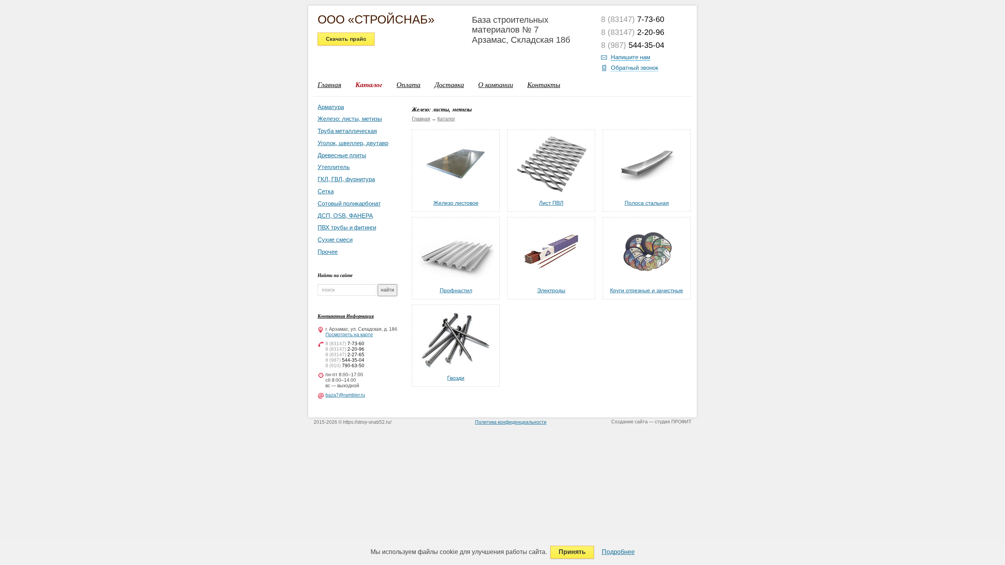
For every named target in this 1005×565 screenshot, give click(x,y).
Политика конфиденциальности (510, 422)
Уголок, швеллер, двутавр (353, 143)
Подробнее (618, 552)
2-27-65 (344, 354)
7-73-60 (632, 19)
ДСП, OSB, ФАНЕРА (345, 215)
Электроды (551, 290)
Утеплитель (334, 167)
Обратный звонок (634, 67)
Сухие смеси (335, 239)
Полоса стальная (647, 203)
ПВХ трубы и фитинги (347, 227)
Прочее (328, 251)
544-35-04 (632, 45)
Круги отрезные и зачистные (646, 290)
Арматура (331, 107)
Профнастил (456, 290)
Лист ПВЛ (551, 203)
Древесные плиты (342, 155)
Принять (572, 552)
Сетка (326, 191)
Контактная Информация (346, 316)
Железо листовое (456, 203)
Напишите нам (630, 57)
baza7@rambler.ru (345, 395)
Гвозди (455, 378)
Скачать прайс (346, 39)
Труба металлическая (347, 131)
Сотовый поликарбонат (349, 203)
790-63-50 (344, 365)
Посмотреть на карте (349, 334)
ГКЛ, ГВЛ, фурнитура (346, 179)
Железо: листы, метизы (350, 118)
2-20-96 (632, 32)
